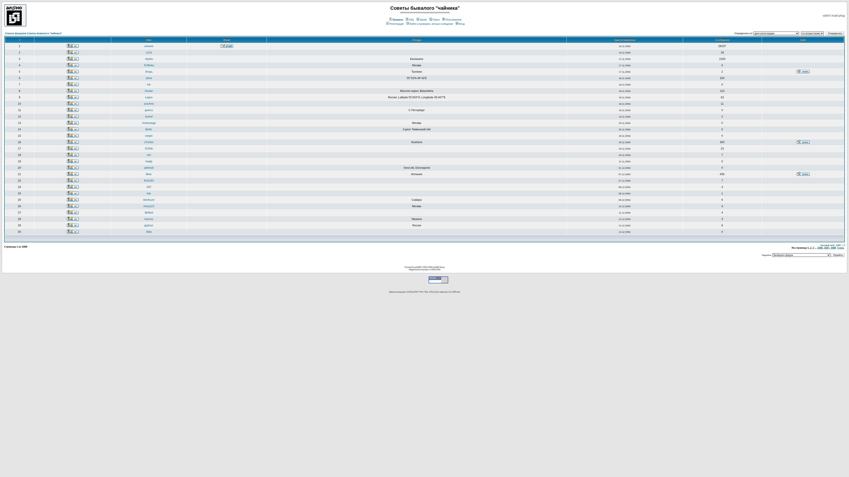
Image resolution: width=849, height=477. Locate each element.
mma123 (148, 206)
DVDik (149, 148)
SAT (148, 187)
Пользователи (453, 19)
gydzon (148, 225)
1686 (820, 247)
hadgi (148, 161)
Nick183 (149, 180)
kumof (149, 116)
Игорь (149, 71)
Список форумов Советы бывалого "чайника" (33, 33)
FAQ (411, 19)
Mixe (149, 174)
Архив (423, 19)
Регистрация (397, 24)
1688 (833, 247)
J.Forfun (149, 142)
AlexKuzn (149, 199)
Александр (149, 123)
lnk (149, 84)
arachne (149, 103)
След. (840, 247)
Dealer (149, 91)
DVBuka (149, 65)
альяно (148, 46)
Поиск (436, 19)
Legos (149, 97)
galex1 (149, 110)
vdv (149, 155)
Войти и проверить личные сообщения (431, 24)
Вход (462, 24)
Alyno (426, 269)
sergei (149, 135)
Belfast (149, 212)
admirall (149, 167)
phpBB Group (439, 267)
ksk (149, 193)
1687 (826, 247)
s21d (149, 52)
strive (149, 78)
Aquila (149, 59)
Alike (149, 231)
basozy (149, 219)
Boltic (148, 129)
